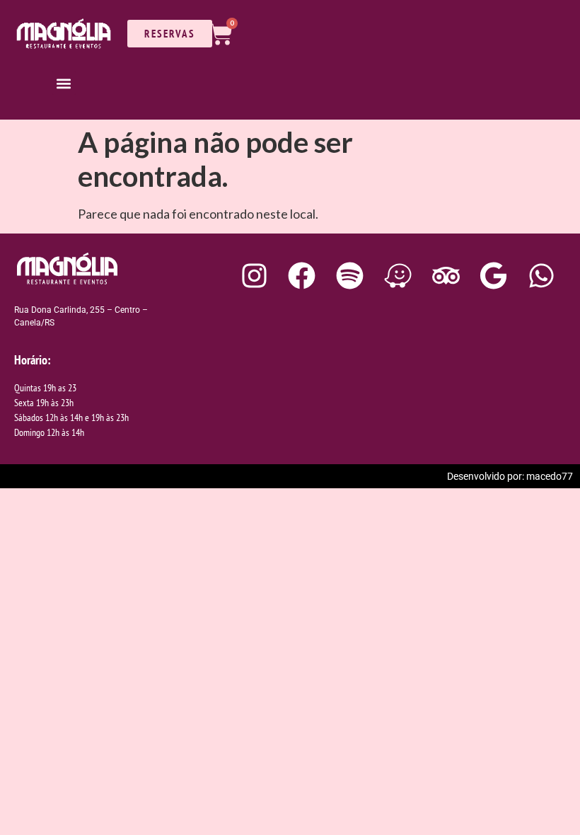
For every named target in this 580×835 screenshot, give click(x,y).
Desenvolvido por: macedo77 (510, 476)
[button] (64, 83)
